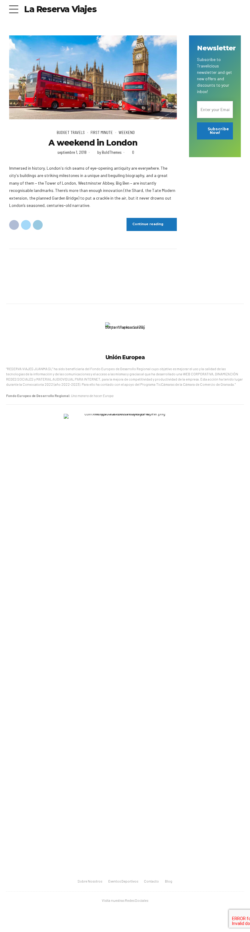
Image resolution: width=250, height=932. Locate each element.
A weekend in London (92, 143)
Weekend (127, 132)
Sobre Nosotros (90, 881)
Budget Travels (71, 132)
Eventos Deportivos (123, 881)
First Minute (102, 132)
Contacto (151, 881)
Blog (168, 881)
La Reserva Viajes (60, 9)
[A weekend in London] (93, 77)
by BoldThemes (109, 152)
